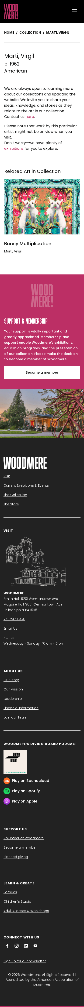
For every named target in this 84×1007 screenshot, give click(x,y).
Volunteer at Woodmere (24, 838)
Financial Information (21, 708)
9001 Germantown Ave (44, 604)
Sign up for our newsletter (25, 961)
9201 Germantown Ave (39, 598)
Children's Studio (17, 901)
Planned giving (16, 857)
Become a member (42, 372)
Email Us (10, 628)
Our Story (11, 680)
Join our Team (15, 717)
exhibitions (14, 148)
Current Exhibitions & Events (26, 485)
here (29, 116)
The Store (11, 504)
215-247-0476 (14, 619)
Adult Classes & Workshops (26, 911)
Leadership (13, 699)
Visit (7, 476)
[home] (35, 11)
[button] (74, 11)
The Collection (15, 495)
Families (10, 892)
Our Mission (13, 689)
